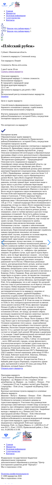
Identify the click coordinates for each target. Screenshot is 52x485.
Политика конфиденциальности (15, 474)
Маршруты (11, 13)
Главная (9, 11)
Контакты (10, 20)
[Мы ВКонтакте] (7, 470)
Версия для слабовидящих (18, 28)
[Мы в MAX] (32, 470)
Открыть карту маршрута (12, 368)
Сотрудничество (13, 18)
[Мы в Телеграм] (19, 470)
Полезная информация (15, 15)
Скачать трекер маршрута (12, 71)
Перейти (4, 96)
